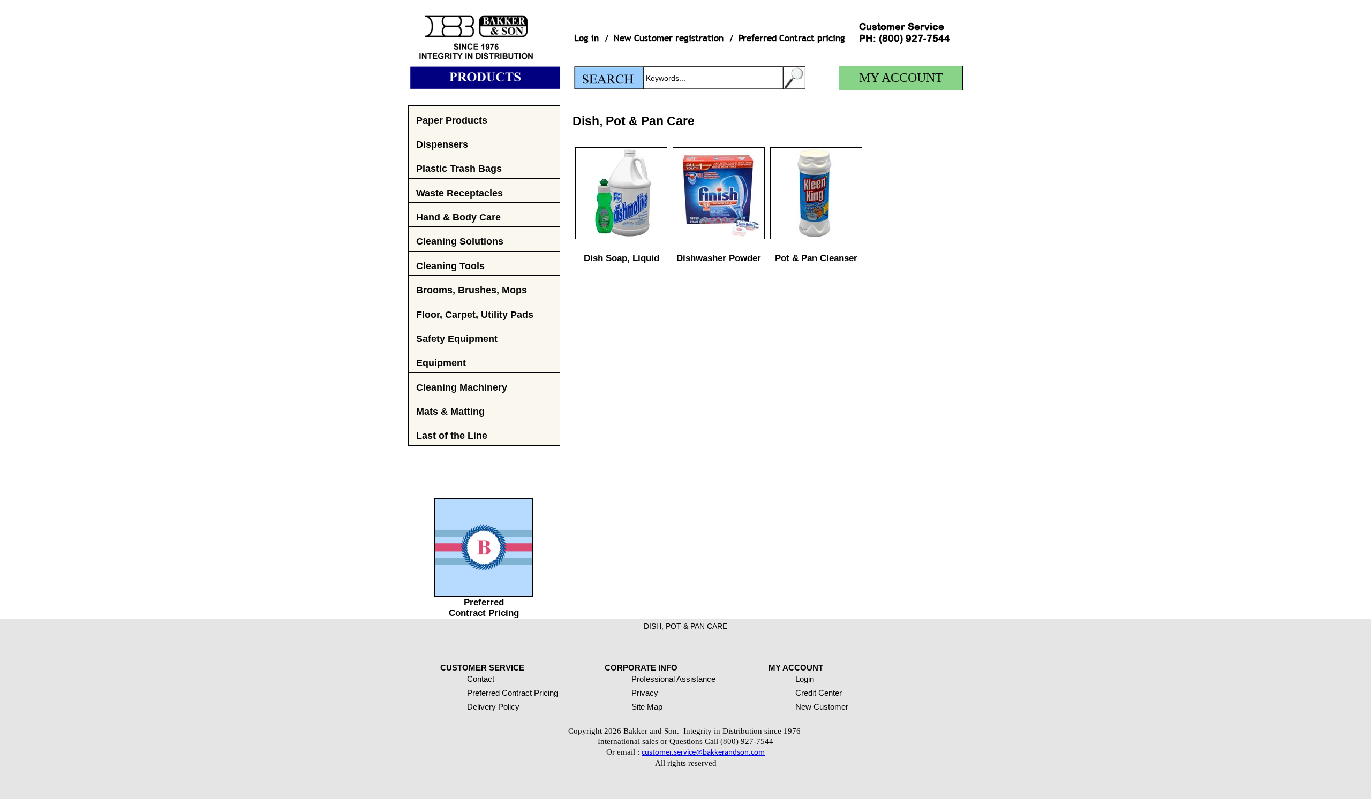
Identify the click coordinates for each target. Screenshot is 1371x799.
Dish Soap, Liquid (621, 258)
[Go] (794, 77)
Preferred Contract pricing (792, 38)
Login (804, 678)
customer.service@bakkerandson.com (703, 753)
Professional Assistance (673, 678)
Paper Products (451, 120)
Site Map (646, 706)
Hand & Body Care (458, 217)
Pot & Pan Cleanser (816, 258)
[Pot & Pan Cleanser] (816, 236)
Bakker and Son (484, 44)
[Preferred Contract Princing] (483, 593)
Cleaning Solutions (459, 241)
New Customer (821, 706)
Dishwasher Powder (718, 258)
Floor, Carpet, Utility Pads (474, 314)
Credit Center (818, 692)
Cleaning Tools (450, 265)
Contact (480, 678)
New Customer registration (669, 38)
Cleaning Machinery (461, 387)
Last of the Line (451, 435)
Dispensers (442, 144)
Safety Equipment (457, 338)
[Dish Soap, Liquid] (621, 236)
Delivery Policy (493, 706)
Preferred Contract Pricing (484, 608)
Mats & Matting (450, 411)
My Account (901, 78)
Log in (586, 38)
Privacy (644, 692)
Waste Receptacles (459, 193)
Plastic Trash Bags (459, 168)
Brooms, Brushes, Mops (471, 289)
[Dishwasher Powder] (719, 236)
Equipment (441, 362)
